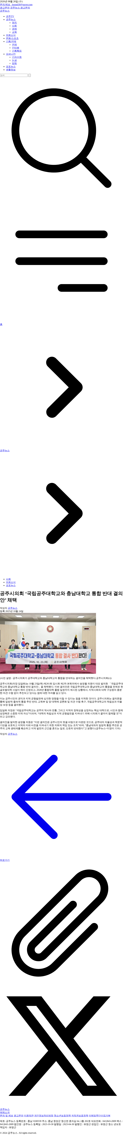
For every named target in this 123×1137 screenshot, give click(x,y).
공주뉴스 (15, 7)
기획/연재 (11, 41)
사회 (14, 25)
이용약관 (29, 1115)
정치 (14, 22)
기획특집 (17, 51)
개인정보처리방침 (43, 1115)
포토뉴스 (11, 66)
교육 (14, 32)
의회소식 (11, 35)
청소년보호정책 (62, 1115)
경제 (14, 29)
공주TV (10, 16)
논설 (14, 60)
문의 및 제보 (6, 1115)
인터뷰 (15, 47)
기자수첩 (17, 57)
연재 (14, 44)
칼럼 (14, 63)
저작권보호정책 (79, 1115)
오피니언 (11, 54)
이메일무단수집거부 (99, 1115)
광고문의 (5, 7)
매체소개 (5, 1112)
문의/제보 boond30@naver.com (16, 4)
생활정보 (11, 69)
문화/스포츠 (12, 38)
